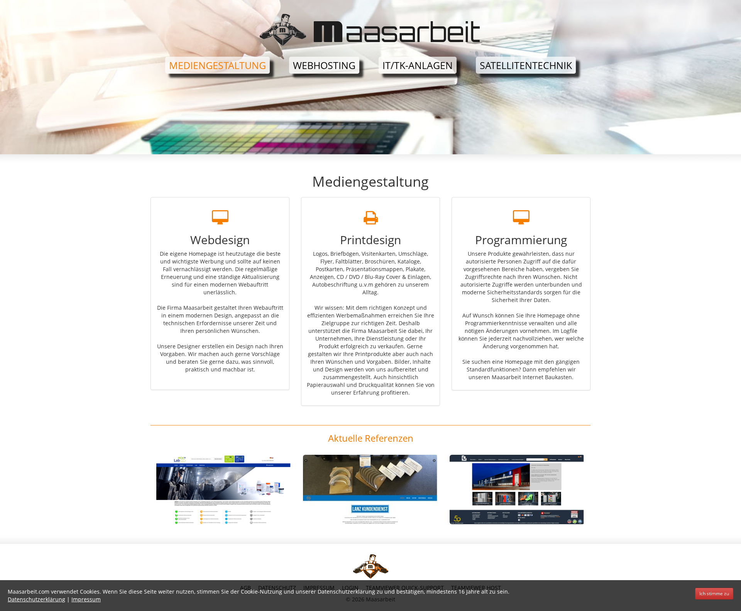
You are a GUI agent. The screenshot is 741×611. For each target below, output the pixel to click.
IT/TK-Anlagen (417, 65)
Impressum (86, 599)
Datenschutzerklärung (36, 599)
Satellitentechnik (526, 65)
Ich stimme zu (714, 593)
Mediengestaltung (217, 65)
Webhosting (324, 65)
